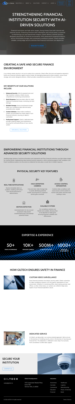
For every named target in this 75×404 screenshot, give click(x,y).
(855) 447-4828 (69, 3)
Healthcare (64, 382)
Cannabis (53, 385)
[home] (8, 3)
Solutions (36, 3)
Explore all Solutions (19, 130)
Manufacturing (65, 387)
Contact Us (8, 368)
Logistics (63, 385)
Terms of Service (67, 399)
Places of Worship (66, 389)
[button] (20, 3)
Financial (52, 392)
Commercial (53, 387)
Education (53, 389)
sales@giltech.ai (8, 383)
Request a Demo (61, 3)
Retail (62, 392)
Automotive (53, 382)
